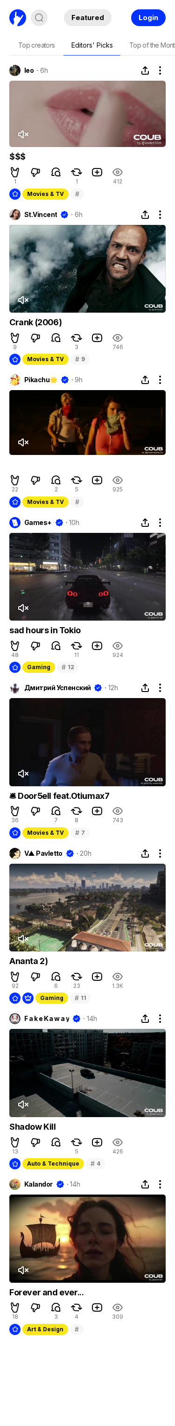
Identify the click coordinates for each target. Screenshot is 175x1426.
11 (80, 998)
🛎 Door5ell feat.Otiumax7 (59, 796)
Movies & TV (45, 193)
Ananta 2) (28, 961)
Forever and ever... (46, 1292)
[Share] (145, 70)
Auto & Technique (53, 1163)
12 (68, 667)
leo (29, 70)
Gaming (38, 667)
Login (148, 17)
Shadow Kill (32, 1127)
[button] (15, 172)
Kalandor (38, 1184)
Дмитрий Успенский (57, 688)
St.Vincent (40, 214)
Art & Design (45, 1329)
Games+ (38, 522)
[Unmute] (22, 134)
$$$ (17, 156)
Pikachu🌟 (40, 380)
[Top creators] (36, 45)
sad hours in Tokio (45, 630)
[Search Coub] (39, 17)
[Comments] (56, 172)
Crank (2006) (35, 322)
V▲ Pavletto (43, 853)
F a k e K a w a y (46, 1018)
